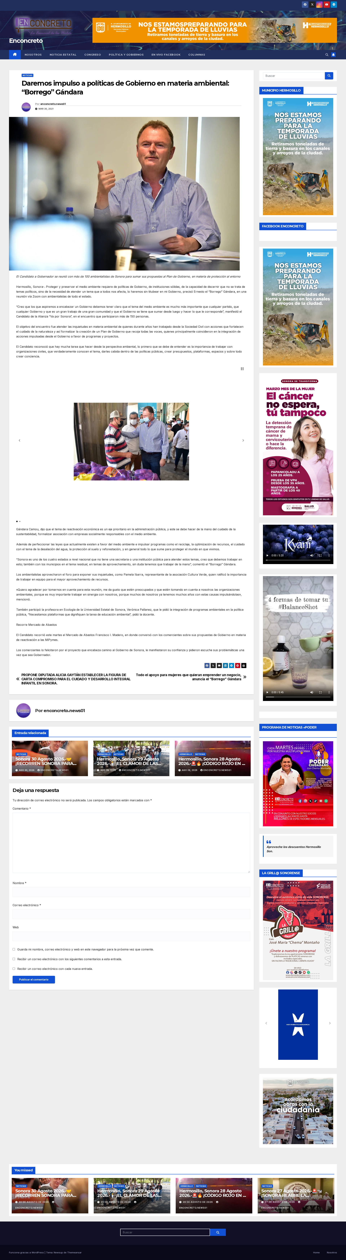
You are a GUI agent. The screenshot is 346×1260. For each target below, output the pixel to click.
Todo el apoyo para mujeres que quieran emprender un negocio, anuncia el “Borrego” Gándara (188, 677)
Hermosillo (104, 754)
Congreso (92, 54)
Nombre (19, 883)
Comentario (22, 808)
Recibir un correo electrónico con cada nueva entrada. (55, 969)
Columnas (196, 54)
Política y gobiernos (126, 54)
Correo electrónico (27, 905)
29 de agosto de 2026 (116, 1202)
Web (16, 927)
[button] (326, 54)
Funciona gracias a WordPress (27, 1252)
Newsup (58, 1252)
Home (316, 1252)
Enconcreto (26, 40)
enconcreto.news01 (53, 104)
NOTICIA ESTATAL (63, 54)
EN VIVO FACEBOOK (166, 54)
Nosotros (33, 54)
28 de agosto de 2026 (198, 1202)
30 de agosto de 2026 (34, 1202)
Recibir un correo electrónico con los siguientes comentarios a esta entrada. (69, 959)
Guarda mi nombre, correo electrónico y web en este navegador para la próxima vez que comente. (85, 949)
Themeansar (74, 1252)
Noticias (27, 75)
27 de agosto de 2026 (280, 1202)
